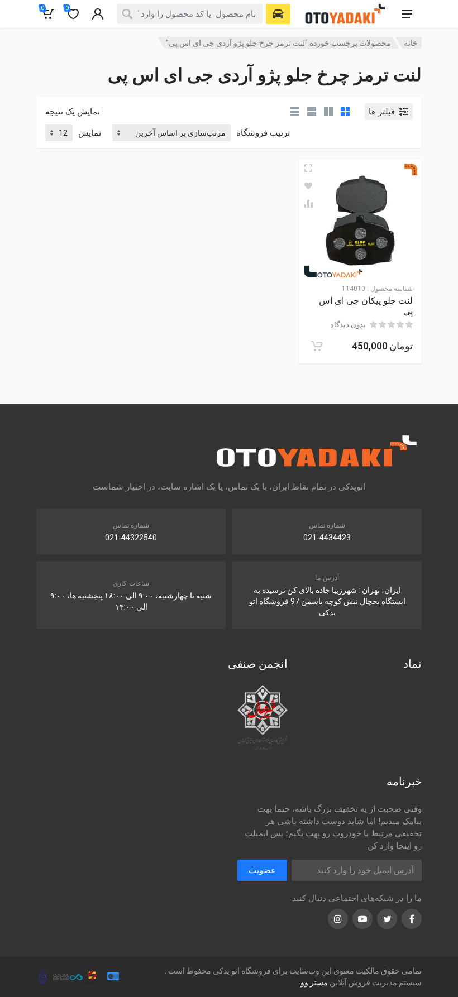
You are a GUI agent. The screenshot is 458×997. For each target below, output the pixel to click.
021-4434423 (327, 537)
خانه (411, 43)
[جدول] (295, 111)
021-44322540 (131, 537)
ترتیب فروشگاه (263, 133)
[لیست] (311, 111)
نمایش (89, 133)
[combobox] (190, 14)
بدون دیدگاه (348, 324)
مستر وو (314, 982)
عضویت (262, 870)
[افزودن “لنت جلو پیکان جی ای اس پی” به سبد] (317, 346)
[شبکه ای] (345, 111)
